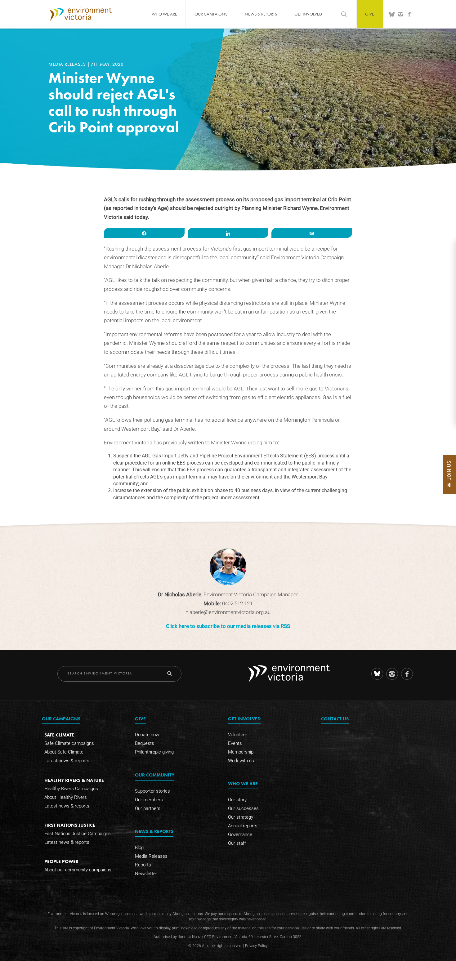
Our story (237, 800)
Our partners (147, 808)
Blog (139, 847)
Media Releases (67, 64)
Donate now (147, 734)
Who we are (164, 14)
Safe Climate (59, 735)
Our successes (243, 808)
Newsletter (146, 873)
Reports (143, 865)
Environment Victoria (80, 14)
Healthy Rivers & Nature (74, 780)
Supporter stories (152, 791)
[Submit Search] (169, 673)
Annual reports (242, 826)
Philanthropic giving (154, 752)
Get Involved (308, 14)
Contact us (335, 719)
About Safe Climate (63, 752)
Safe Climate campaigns (69, 743)
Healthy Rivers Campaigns (71, 788)
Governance (240, 834)
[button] (449, 474)
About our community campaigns (77, 870)
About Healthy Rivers (65, 797)
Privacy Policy (256, 946)
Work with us (241, 760)
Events (235, 743)
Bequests (144, 743)
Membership (240, 752)
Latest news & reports (66, 760)
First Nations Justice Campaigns (77, 833)
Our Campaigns (210, 14)
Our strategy (240, 817)
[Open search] (343, 14)
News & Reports (261, 14)
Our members (149, 800)
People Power (61, 861)
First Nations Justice (69, 825)
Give (369, 14)
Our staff (237, 843)
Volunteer (237, 734)
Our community (154, 775)
